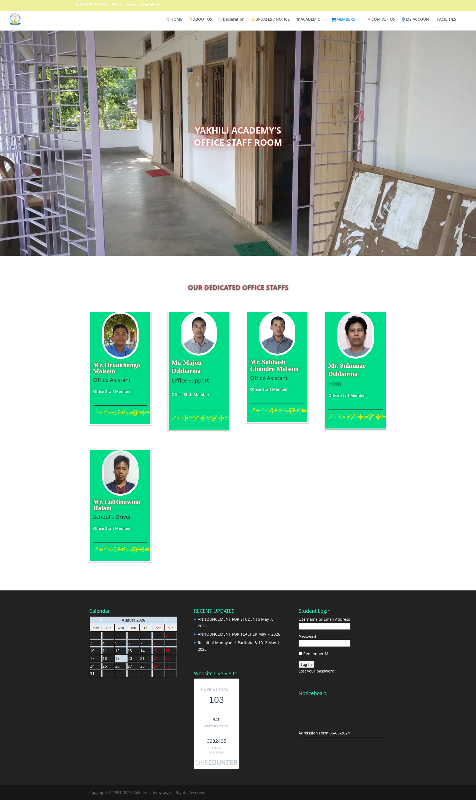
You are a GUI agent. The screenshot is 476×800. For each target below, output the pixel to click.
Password (307, 636)
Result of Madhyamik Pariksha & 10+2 (232, 642)
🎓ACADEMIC (308, 19)
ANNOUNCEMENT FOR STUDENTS (229, 619)
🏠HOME (174, 19)
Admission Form (324, 717)
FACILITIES (446, 19)
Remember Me (316, 653)
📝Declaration (231, 19)
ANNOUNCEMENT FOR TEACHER (227, 634)
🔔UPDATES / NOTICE (270, 19)
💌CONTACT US (381, 19)
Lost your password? (317, 671)
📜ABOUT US (200, 19)
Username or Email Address (324, 619)
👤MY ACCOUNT (416, 19)
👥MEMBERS (343, 19)
